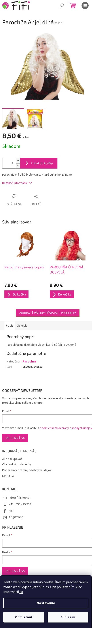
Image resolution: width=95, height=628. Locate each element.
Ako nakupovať (12, 459)
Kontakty (8, 476)
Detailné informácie (15, 183)
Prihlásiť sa (15, 438)
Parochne (29, 361)
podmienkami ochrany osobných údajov (66, 428)
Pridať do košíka (42, 163)
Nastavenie (46, 603)
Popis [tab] (9, 325)
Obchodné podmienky (17, 464)
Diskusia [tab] (22, 325)
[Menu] (85, 5)
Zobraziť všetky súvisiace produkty (47, 313)
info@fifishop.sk (19, 498)
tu (21, 591)
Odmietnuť (23, 617)
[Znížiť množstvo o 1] (18, 165)
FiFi (11, 511)
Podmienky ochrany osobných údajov (26, 470)
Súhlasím (68, 617)
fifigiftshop (16, 517)
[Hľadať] (61, 5)
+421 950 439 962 (20, 504)
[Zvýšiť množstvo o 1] (18, 160)
